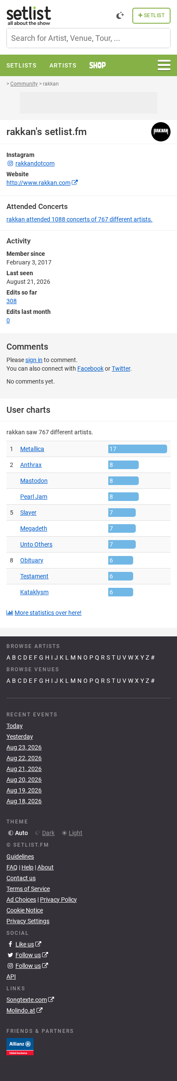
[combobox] (88, 38)
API (11, 976)
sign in (34, 359)
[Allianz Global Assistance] (20, 1046)
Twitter (121, 368)
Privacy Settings (27, 921)
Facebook (90, 368)
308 (11, 301)
